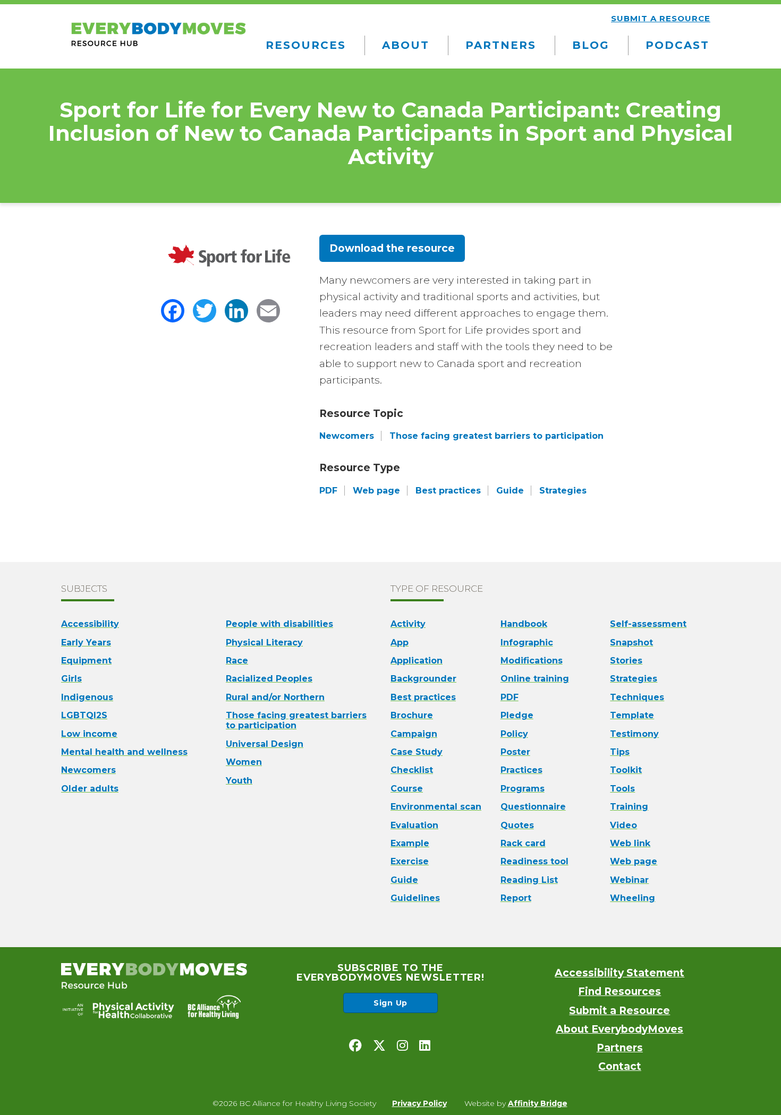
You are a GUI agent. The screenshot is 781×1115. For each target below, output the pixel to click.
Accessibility (90, 624)
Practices (521, 770)
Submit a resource (660, 18)
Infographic (526, 642)
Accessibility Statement (619, 973)
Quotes (517, 825)
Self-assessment (648, 624)
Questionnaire (533, 807)
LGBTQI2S (84, 715)
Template (632, 715)
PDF (509, 697)
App (399, 642)
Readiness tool (534, 861)
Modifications (531, 661)
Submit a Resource (619, 1011)
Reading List (529, 880)
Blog (590, 45)
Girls (71, 679)
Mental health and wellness (124, 752)
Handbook (523, 624)
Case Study (416, 752)
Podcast (677, 45)
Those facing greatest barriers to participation (296, 720)
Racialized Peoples (269, 679)
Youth (239, 781)
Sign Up (390, 1003)
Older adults (89, 789)
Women (244, 762)
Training (629, 807)
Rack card (523, 843)
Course (406, 789)
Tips (620, 752)
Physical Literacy (264, 642)
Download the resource (392, 248)
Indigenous (87, 697)
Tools (622, 789)
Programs (522, 789)
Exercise (409, 861)
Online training (534, 679)
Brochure (411, 715)
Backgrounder (423, 679)
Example (409, 843)
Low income (89, 734)
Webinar (629, 880)
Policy (514, 734)
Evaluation (414, 825)
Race (237, 661)
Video (623, 825)
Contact (619, 1066)
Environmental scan (435, 807)
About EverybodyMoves (619, 1029)
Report (515, 898)
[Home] (158, 47)
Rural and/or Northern (275, 697)
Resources (306, 45)
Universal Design (264, 744)
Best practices (423, 697)
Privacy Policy (419, 1103)
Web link (630, 843)
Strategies (633, 679)
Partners (500, 45)
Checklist (411, 770)
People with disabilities (279, 624)
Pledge (516, 715)
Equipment (86, 661)
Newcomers (88, 770)
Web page (633, 861)
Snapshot (631, 642)
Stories (626, 661)
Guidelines (415, 898)
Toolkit (626, 770)
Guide (404, 880)
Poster (515, 752)
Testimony (634, 734)
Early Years (86, 642)
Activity (408, 624)
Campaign (413, 734)
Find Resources (619, 991)
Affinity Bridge (537, 1103)
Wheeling (632, 898)
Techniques (637, 697)
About (405, 45)
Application (416, 661)
